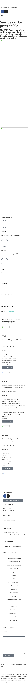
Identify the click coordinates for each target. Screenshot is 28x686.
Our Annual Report (7, 306)
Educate (3, 231)
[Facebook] (2, 11)
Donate (2, 15)
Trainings (4, 283)
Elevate (3, 250)
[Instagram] (6, 11)
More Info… (9, 683)
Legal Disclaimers (17, 546)
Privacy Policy (6, 546)
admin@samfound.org (9, 520)
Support (3, 269)
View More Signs (8, 367)
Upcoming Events (6, 295)
